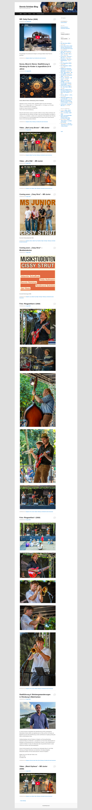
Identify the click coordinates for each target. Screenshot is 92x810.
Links (34, 13)
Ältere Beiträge (22, 800)
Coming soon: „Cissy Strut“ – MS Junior (35, 194)
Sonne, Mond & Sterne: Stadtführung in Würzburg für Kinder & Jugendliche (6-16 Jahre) (35, 66)
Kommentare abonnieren (65, 28)
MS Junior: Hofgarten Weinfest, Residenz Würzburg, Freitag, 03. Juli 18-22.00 (67, 91)
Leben (34, 760)
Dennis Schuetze (64, 22)
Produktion (39, 240)
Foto (30, 511)
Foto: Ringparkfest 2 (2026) (29, 303)
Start (21, 13)
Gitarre (31, 240)
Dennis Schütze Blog (28, 6)
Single (42, 240)
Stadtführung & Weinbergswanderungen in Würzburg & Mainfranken (66, 70)
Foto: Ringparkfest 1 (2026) (29, 517)
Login (62, 131)
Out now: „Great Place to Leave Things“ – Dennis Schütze (67, 125)
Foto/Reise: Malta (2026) (65, 118)
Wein (39, 760)
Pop (33, 58)
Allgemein (28, 58)
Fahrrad (31, 760)
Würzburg (34, 121)
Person (29, 13)
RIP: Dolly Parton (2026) (28, 19)
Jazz (31, 188)
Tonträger (45, 240)
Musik (31, 58)
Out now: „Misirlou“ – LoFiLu (66, 94)
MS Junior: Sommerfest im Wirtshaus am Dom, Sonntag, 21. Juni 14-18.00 (66, 101)
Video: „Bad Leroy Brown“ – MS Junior (34, 127)
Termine (25, 13)
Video (35, 155)
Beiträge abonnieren (64, 27)
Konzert (33, 511)
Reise (31, 121)
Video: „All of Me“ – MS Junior (31, 161)
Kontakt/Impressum (40, 13)
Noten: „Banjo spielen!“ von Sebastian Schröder (66, 121)
